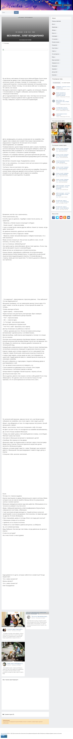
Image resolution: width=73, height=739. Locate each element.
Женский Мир (4, 733)
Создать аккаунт (57, 5)
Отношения (54, 39)
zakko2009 (60, 141)
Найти (16, 12)
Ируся (59, 135)
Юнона (53, 141)
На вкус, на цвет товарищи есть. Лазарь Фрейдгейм (62, 149)
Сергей (53, 135)
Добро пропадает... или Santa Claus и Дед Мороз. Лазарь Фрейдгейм (63, 187)
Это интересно (55, 54)
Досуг (53, 24)
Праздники (54, 66)
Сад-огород (55, 48)
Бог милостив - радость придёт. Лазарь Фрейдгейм (62, 201)
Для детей (54, 72)
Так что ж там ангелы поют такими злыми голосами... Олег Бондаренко (40, 616)
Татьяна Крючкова (67, 136)
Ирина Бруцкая (67, 129)
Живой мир (54, 27)
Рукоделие (54, 45)
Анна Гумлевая (60, 129)
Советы (54, 51)
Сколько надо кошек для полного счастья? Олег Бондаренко (15, 629)
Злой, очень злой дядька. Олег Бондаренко (15, 663)
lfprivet (57, 157)
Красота (54, 33)
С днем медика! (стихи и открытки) (61, 114)
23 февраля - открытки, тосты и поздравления (63, 87)
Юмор (53, 57)
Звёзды (54, 30)
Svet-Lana (67, 141)
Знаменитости (55, 63)
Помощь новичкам (56, 21)
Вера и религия (55, 60)
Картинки (54, 75)
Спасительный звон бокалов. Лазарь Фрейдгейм (63, 161)
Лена (53, 128)
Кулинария (54, 36)
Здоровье (54, 69)
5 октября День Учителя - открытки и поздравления (62, 108)
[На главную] (23, 5)
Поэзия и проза (55, 42)
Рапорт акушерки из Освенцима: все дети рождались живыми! (61, 94)
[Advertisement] (25, 121)
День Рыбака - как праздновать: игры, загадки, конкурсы (62, 101)
